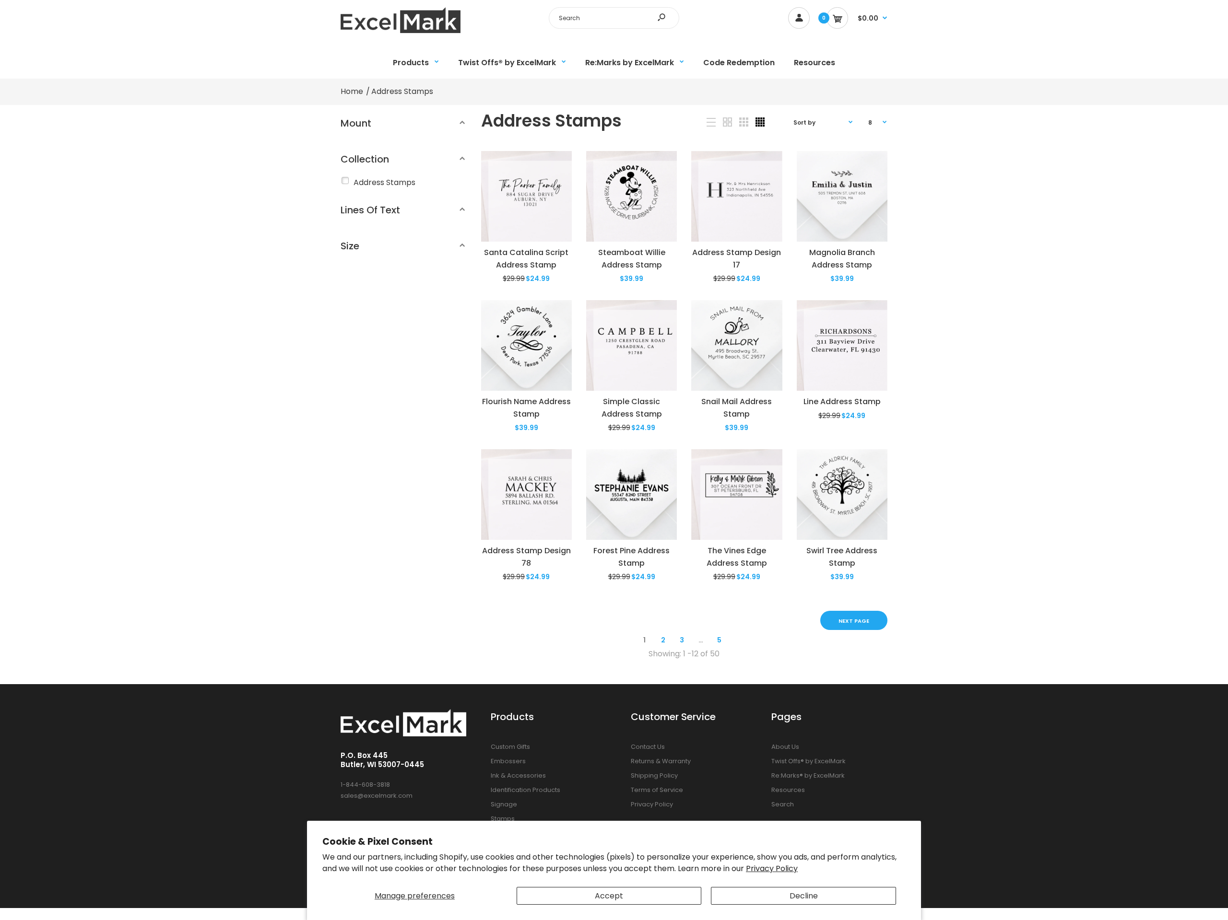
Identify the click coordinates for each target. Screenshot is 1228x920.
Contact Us (648, 746)
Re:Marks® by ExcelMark (808, 775)
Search (782, 804)
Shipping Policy (654, 775)
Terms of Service (657, 789)
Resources (788, 789)
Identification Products (525, 789)
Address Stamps (384, 182)
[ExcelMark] (400, 30)
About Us (785, 746)
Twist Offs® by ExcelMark (808, 761)
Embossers (508, 761)
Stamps (503, 818)
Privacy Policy (772, 868)
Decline (804, 895)
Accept (609, 895)
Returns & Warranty (661, 761)
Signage (504, 804)
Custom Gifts (510, 746)
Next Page (853, 621)
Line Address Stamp (842, 401)
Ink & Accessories (518, 775)
